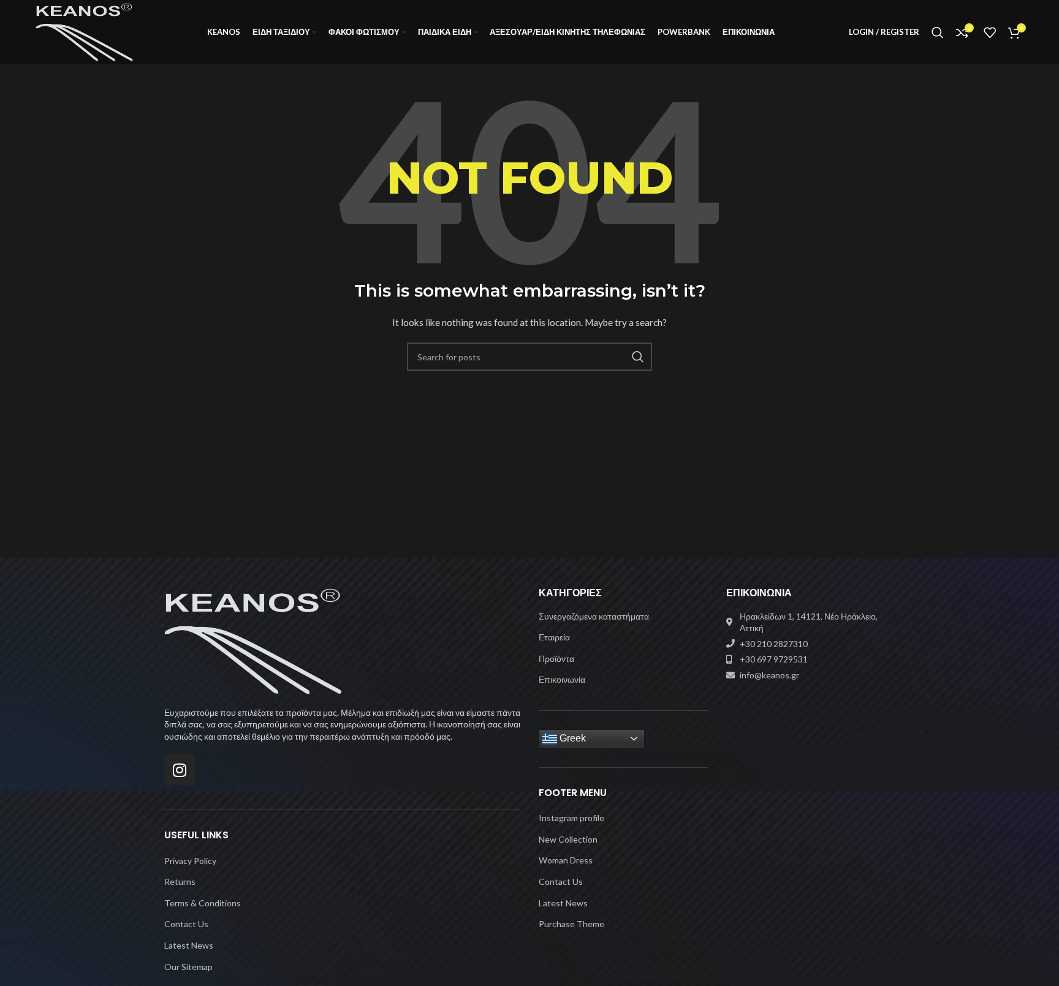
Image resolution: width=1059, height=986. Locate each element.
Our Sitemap (188, 966)
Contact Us (186, 924)
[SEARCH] (638, 357)
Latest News (188, 945)
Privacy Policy (190, 860)
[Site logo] (84, 31)
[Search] (937, 32)
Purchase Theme (571, 924)
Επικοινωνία (562, 679)
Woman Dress (566, 860)
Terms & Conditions (202, 903)
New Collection (568, 839)
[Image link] (253, 640)
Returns (179, 881)
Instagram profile (571, 818)
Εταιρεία (554, 637)
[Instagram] (179, 769)
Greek (571, 738)
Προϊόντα (556, 658)
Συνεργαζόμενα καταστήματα (594, 616)
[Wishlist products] (989, 32)
